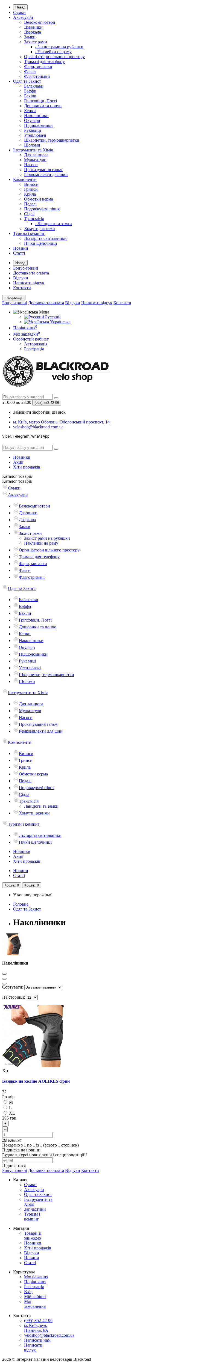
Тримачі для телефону (44, 61)
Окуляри (32, 120)
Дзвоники (33, 27)
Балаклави (33, 86)
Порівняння (35, 1281)
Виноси (31, 184)
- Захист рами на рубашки (59, 46)
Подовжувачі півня (42, 209)
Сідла (29, 213)
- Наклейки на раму (53, 51)
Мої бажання (36, 1277)
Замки (30, 37)
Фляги (30, 71)
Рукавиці (32, 130)
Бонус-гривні (25, 268)
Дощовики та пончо (43, 105)
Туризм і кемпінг (29, 233)
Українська (60, 322)
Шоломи (32, 145)
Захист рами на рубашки (47, 538)
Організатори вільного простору (54, 56)
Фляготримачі (37, 76)
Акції (18, 462)
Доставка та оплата (31, 273)
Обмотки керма (38, 199)
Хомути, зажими (39, 228)
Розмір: (9, 1096)
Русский (52, 317)
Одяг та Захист (27, 81)
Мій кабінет (35, 1296)
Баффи (30, 91)
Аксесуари (23, 17)
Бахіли (30, 96)
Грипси (31, 189)
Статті (19, 253)
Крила (30, 194)
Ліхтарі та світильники (45, 238)
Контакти (22, 287)
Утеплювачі (35, 135)
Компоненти (25, 179)
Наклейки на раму (41, 543)
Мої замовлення (35, 1304)
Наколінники (36, 115)
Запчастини (35, 1209)
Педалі (30, 204)
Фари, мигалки (38, 66)
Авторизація (35, 344)
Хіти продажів (26, 467)
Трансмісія (34, 218)
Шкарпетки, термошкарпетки (51, 140)
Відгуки (20, 278)
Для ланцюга (36, 155)
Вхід (28, 1291)
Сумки (19, 12)
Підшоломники (38, 125)
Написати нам (37, 1340)
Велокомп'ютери (39, 22)
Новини (20, 248)
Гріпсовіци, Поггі (40, 101)
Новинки (21, 457)
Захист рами (35, 42)
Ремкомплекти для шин (46, 174)
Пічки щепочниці (40, 243)
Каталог (17, 481)
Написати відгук (28, 282)
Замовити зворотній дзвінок (39, 412)
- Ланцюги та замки (53, 223)
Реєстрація (34, 349)
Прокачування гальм (43, 169)
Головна (20, 904)
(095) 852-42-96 (38, 1320)
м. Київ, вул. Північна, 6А (36, 1328)
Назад (20, 7)
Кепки (30, 110)
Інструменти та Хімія (33, 150)
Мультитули (35, 159)
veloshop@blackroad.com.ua (49, 1335)
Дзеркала (32, 32)
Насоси (31, 164)
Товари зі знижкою (32, 1235)
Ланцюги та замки (41, 806)
